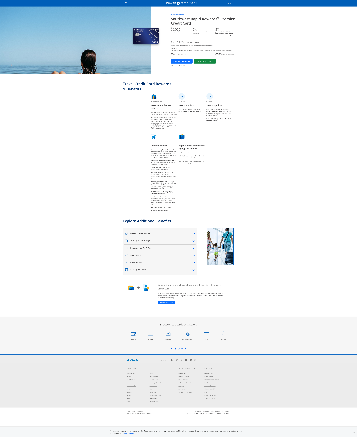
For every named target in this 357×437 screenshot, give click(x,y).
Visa (151, 389)
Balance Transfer (187, 339)
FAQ (205, 392)
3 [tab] (182, 348)
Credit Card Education (210, 395)
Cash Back (168, 339)
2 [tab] (178, 348)
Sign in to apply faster (184, 62)
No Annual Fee (154, 380)
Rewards (129, 395)
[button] (354, 432)
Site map (219, 413)
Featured (134, 339)
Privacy (189, 413)
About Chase (197, 411)
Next (185, 348)
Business (224, 339)
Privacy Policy (129, 433)
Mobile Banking (208, 376)
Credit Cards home (178, 14)
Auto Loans (181, 389)
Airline (128, 398)
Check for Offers (154, 401)
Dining (151, 373)
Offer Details (174, 66)
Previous (172, 348)
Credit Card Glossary (210, 386)
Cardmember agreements (211, 380)
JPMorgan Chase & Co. (217, 411)
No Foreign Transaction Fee (157, 383)
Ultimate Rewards (209, 389)
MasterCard (153, 392)
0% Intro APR (153, 386)
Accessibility (212, 413)
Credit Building (154, 376)
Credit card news (209, 383)
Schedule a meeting (209, 398)
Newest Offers (131, 380)
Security (195, 413)
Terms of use (203, 413)
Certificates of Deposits (184, 383)
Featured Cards (131, 373)
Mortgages (181, 386)
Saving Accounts (183, 380)
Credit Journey (182, 373)
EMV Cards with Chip (155, 395)
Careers (227, 411)
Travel (207, 339)
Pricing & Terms (183, 66)
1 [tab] (175, 348)
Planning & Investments (185, 392)
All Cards (151, 339)
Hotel (128, 401)
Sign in (230, 3)
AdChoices (226, 413)
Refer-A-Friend (153, 398)
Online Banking (208, 373)
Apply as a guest (208, 62)
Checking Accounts (183, 376)
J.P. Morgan (206, 411)
